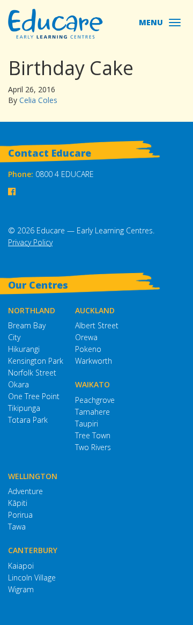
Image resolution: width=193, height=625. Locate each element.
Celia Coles (38, 100)
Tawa (17, 526)
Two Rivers (93, 447)
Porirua (20, 515)
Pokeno (88, 349)
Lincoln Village (32, 577)
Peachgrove (95, 400)
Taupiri (86, 423)
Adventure (25, 491)
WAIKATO (92, 384)
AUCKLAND (95, 310)
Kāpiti (17, 503)
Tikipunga (24, 408)
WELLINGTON (32, 476)
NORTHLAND (31, 310)
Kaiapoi (21, 566)
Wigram (21, 589)
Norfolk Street (32, 372)
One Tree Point (34, 396)
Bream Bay (27, 325)
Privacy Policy (30, 242)
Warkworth (93, 361)
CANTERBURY (32, 550)
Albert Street (96, 325)
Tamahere (92, 412)
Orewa (86, 337)
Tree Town (92, 435)
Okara (18, 384)
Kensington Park (35, 361)
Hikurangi (24, 349)
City (14, 337)
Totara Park (28, 420)
